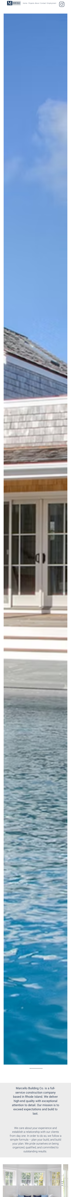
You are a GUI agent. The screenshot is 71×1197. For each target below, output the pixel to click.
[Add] (62, 4)
